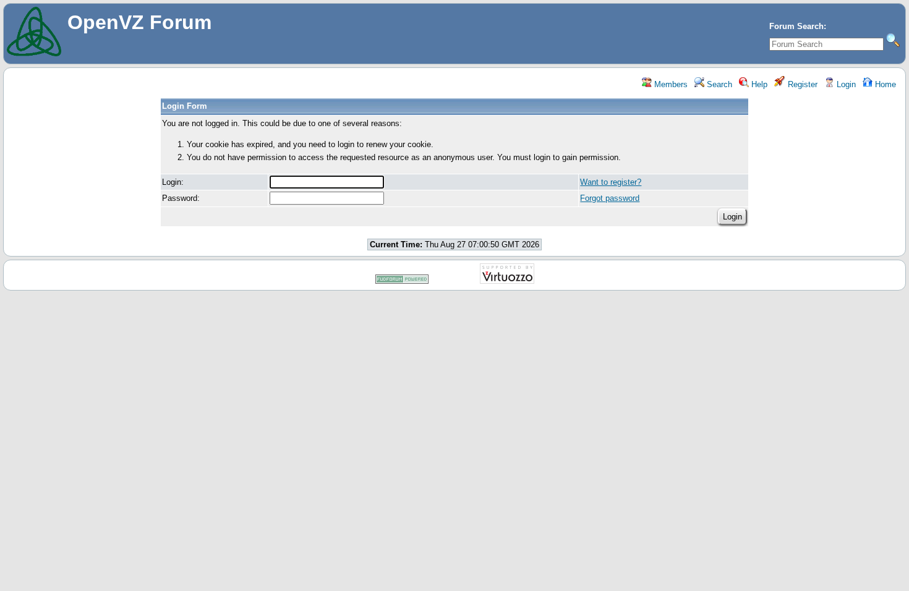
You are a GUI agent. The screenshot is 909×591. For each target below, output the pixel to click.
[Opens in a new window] (402, 281)
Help (758, 84)
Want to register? (610, 182)
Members (670, 84)
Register (801, 84)
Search (718, 84)
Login (845, 84)
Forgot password (609, 198)
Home (884, 84)
